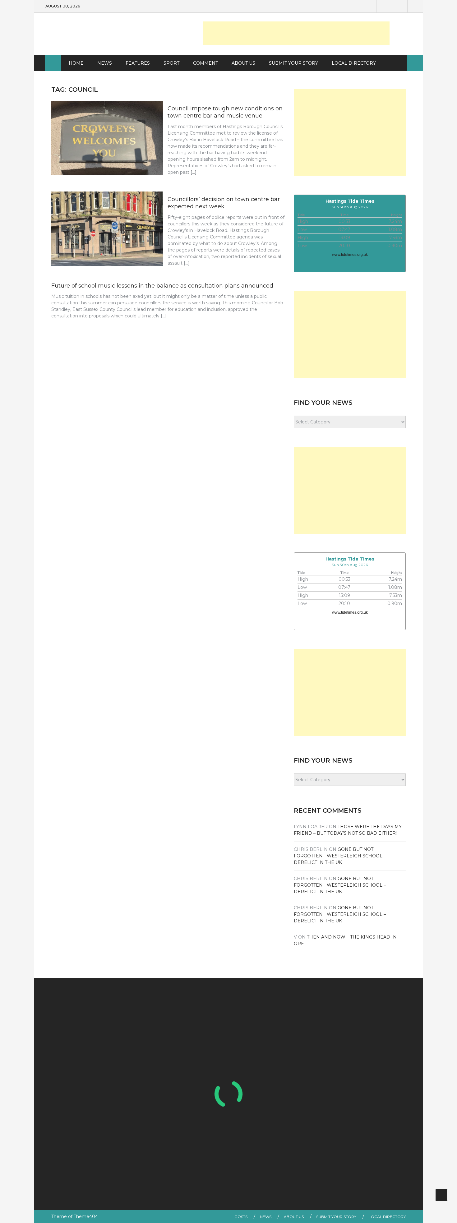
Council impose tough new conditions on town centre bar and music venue (225, 112)
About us (243, 63)
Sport (171, 63)
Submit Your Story (293, 63)
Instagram (415, 6)
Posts (241, 1216)
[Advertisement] (296, 33)
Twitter (399, 6)
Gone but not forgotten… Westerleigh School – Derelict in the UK (340, 856)
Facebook (384, 6)
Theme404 (86, 1216)
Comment (205, 63)
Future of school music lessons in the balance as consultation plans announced (162, 285)
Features (138, 63)
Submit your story (336, 1216)
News (104, 63)
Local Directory (354, 63)
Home (76, 63)
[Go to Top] (441, 1195)
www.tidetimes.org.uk (350, 254)
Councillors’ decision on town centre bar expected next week (224, 203)
